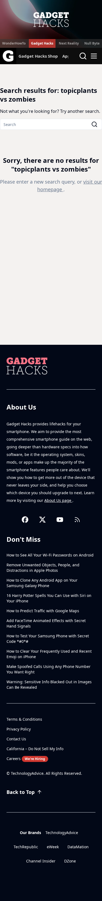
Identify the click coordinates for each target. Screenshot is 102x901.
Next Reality (69, 43)
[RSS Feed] (77, 519)
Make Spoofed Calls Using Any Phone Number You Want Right (49, 669)
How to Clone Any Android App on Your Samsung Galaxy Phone (42, 583)
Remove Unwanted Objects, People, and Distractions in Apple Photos (43, 567)
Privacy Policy (19, 729)
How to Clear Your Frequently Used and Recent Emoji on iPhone (49, 654)
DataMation (78, 846)
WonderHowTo (14, 43)
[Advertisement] (51, 291)
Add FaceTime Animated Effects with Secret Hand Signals (46, 623)
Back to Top (21, 792)
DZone (70, 861)
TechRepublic (26, 846)
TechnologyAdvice (61, 832)
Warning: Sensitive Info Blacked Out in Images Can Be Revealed (49, 684)
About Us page (58, 500)
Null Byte (92, 43)
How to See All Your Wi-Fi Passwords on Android (50, 555)
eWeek (53, 846)
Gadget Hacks (42, 43)
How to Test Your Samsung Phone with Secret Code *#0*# (48, 638)
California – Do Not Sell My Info (35, 748)
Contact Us (16, 738)
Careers (26, 758)
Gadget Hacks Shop (38, 56)
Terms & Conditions (24, 719)
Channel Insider (40, 861)
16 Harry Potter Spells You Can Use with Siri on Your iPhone (49, 598)
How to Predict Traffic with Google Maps (43, 610)
